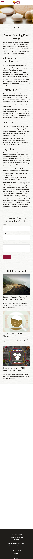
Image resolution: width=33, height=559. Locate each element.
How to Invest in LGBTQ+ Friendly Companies (14, 369)
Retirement (16, 553)
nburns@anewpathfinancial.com (16, 545)
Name (4, 224)
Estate (16, 556)
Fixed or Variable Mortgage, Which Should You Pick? (15, 298)
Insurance (16, 558)
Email (4, 234)
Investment (16, 555)
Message (5, 243)
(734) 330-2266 (18, 534)
